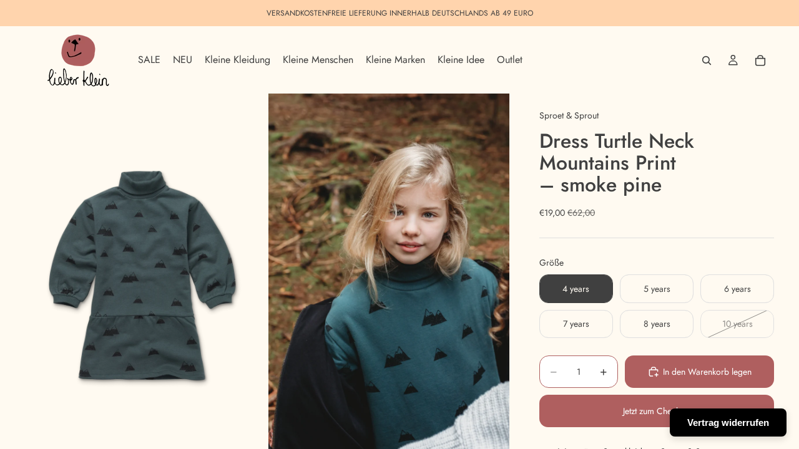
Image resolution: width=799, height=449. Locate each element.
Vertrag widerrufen (728, 422)
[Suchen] (706, 60)
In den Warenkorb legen (707, 371)
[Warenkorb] (760, 60)
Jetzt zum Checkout (657, 411)
